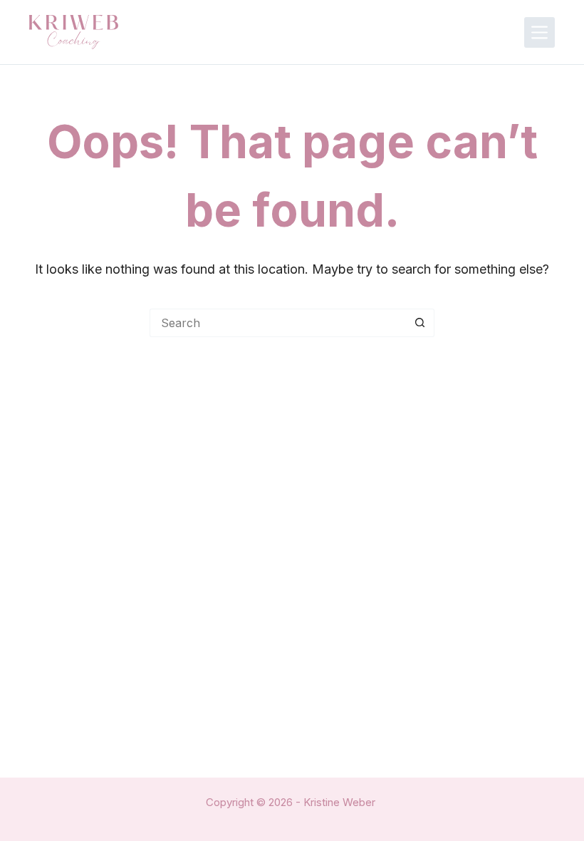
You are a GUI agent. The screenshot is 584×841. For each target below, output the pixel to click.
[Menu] (539, 32)
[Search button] (420, 323)
